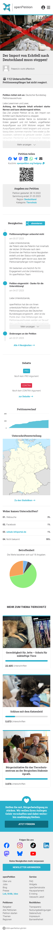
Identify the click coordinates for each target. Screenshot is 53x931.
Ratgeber (7, 907)
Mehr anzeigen (24, 144)
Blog (5, 887)
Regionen (7, 919)
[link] (48, 8)
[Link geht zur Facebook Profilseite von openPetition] (6, 845)
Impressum (34, 916)
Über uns (7, 881)
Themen (7, 916)
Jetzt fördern (26, 824)
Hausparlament (36, 890)
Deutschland (30, 199)
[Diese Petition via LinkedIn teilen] (26, 158)
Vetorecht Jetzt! (36, 897)
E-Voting (33, 894)
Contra (26, 385)
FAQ (31, 881)
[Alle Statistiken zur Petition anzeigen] (26, 494)
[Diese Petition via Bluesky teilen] (16, 158)
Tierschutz (31, 202)
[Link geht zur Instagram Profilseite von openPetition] (20, 845)
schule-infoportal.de (16, 532)
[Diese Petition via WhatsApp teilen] (31, 158)
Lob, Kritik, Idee (10, 894)
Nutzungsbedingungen (40, 910)
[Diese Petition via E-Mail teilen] (41, 158)
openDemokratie (37, 887)
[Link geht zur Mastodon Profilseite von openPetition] (6, 853)
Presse (6, 890)
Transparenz (35, 907)
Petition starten (10, 913)
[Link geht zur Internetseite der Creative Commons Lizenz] (4, 928)
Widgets (33, 884)
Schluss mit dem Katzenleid (26, 711)
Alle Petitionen (9, 910)
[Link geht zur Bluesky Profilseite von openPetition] (20, 853)
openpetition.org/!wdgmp (29, 163)
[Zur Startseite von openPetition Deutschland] (18, 7)
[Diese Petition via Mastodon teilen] (21, 158)
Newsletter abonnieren (26, 867)
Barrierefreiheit (36, 919)
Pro (26, 371)
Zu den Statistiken (23, 500)
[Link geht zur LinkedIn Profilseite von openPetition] (46, 845)
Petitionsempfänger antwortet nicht (26, 234)
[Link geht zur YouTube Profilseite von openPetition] (33, 853)
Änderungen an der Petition (22, 333)
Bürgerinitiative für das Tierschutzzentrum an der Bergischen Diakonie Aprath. (26, 771)
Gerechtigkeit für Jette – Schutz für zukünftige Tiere (26, 654)
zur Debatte (25, 396)
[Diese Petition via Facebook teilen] (10, 158)
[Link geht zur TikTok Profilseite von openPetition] (33, 845)
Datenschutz (35, 913)
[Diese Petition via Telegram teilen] (36, 158)
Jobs (5, 884)
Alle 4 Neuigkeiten (23, 345)
